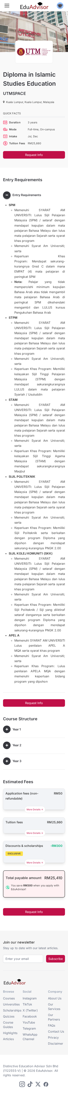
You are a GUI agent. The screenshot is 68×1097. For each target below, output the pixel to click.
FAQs (51, 1025)
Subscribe (55, 959)
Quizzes (9, 1016)
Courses (9, 998)
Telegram (29, 1028)
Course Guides (8, 1025)
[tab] (34, 195)
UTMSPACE (14, 93)
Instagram (30, 998)
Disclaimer (55, 1043)
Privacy (53, 1037)
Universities (11, 1004)
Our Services (54, 1006)
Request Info (34, 155)
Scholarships (12, 1010)
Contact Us (56, 1031)
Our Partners (54, 1017)
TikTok (27, 1004)
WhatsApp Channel (30, 1037)
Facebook (30, 1016)
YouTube (29, 1022)
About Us (54, 998)
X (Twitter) (30, 1010)
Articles (8, 1039)
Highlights (10, 1033)
